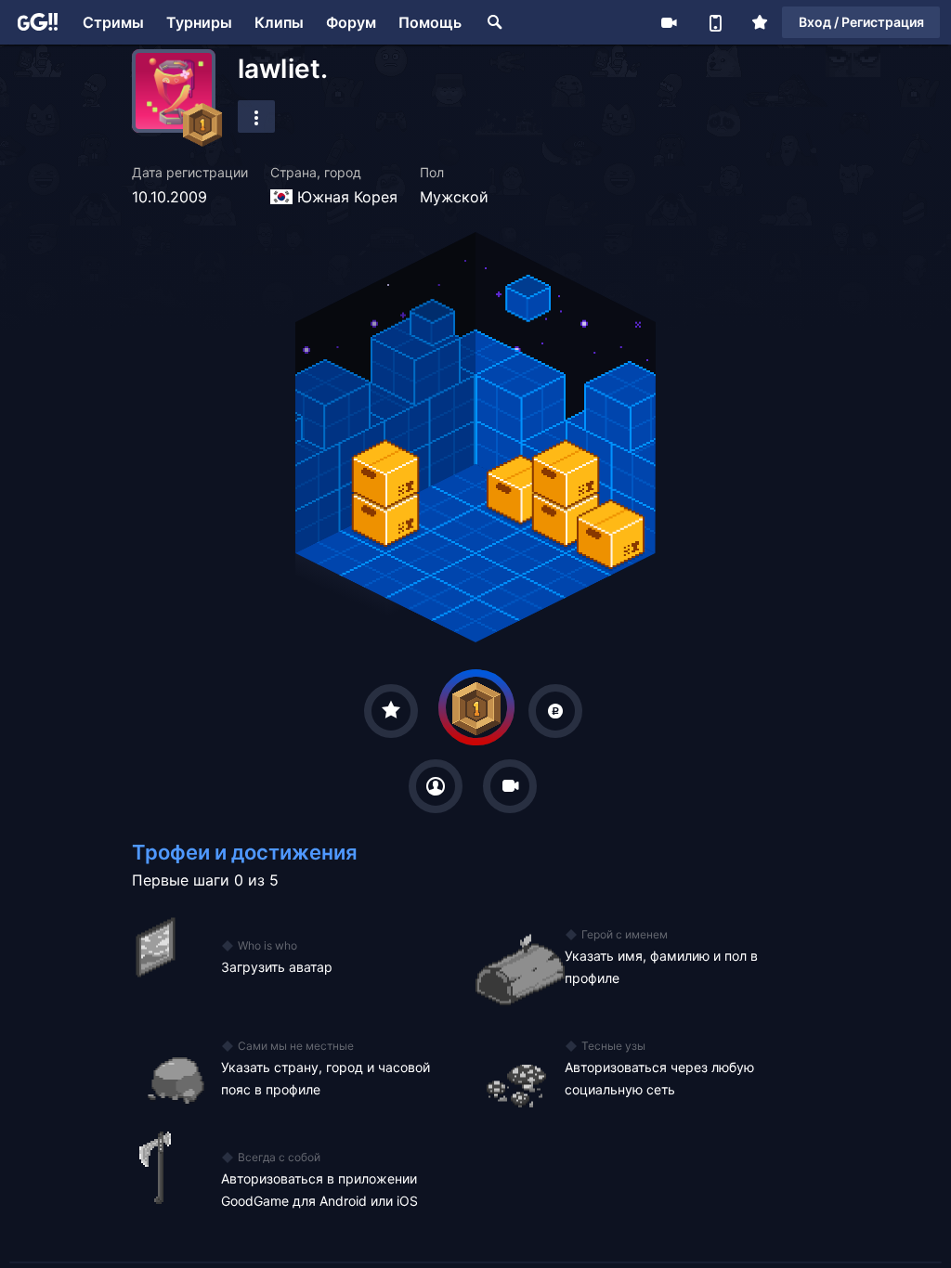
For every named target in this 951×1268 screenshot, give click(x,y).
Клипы (279, 22)
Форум (351, 22)
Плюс (759, 22)
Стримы (113, 22)
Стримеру (669, 22)
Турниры (199, 22)
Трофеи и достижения (245, 852)
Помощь (430, 22)
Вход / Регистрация (861, 22)
